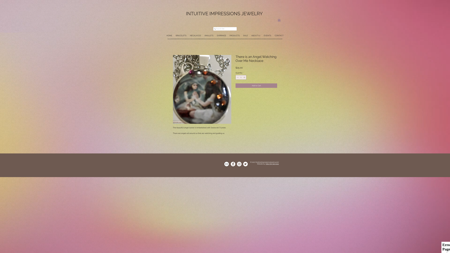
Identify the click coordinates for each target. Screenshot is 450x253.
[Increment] (244, 77)
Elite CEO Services (272, 164)
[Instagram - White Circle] (239, 164)
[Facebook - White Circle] (233, 164)
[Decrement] (237, 77)
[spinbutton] (241, 77)
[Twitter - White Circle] (245, 164)
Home (175, 46)
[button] (279, 20)
